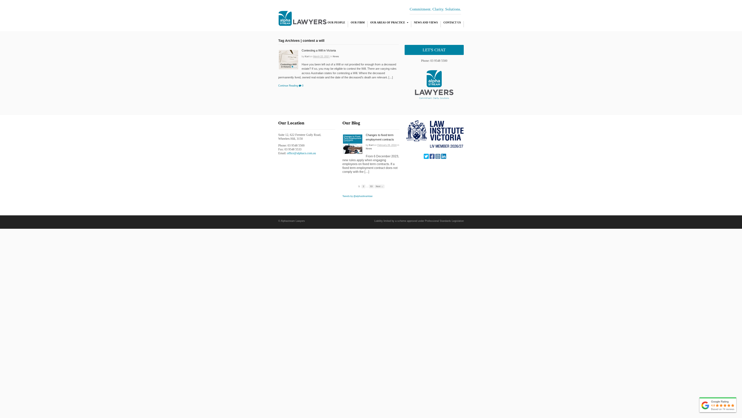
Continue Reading (288, 85)
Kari (307, 56)
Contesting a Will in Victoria (319, 50)
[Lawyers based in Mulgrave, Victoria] (302, 23)
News (336, 56)
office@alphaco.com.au (301, 153)
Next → (379, 186)
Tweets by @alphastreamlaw (357, 196)
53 (371, 186)
